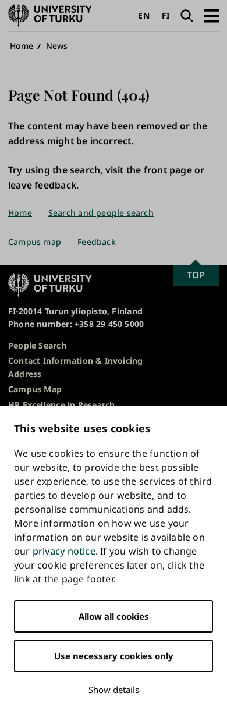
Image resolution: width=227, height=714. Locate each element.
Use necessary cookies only (113, 656)
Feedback (96, 241)
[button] (211, 15)
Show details (113, 689)
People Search (37, 345)
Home (22, 45)
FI (165, 15)
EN (143, 15)
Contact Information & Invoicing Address (75, 367)
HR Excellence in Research (61, 404)
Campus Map (35, 389)
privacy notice (64, 551)
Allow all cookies (114, 616)
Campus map (34, 241)
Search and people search (101, 212)
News (57, 45)
